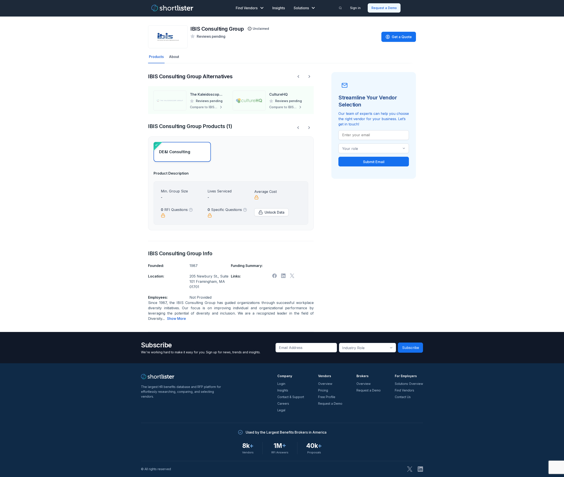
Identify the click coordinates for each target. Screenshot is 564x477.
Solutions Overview (409, 384)
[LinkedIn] (420, 469)
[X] (292, 276)
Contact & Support (290, 397)
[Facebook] (274, 276)
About (174, 56)
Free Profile (326, 397)
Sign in (355, 8)
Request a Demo (384, 8)
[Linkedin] (283, 276)
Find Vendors (247, 8)
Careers (283, 403)
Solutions (301, 8)
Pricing (323, 390)
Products (156, 56)
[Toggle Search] (340, 8)
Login (281, 384)
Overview (325, 384)
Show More (176, 318)
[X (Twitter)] (409, 469)
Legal (281, 410)
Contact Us (403, 397)
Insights (278, 8)
